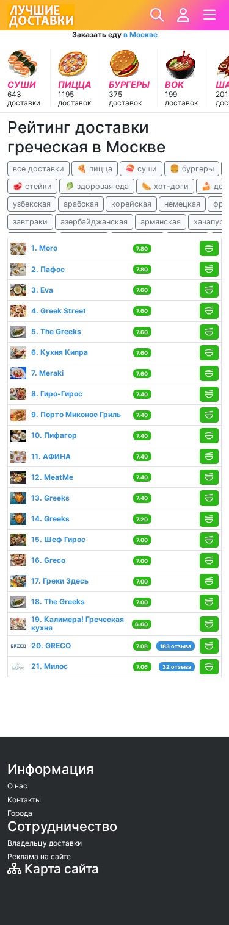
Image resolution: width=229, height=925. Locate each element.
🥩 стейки (32, 186)
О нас (17, 785)
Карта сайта (60, 868)
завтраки (30, 221)
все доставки (38, 168)
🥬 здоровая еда (97, 186)
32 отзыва (176, 666)
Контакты (24, 799)
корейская (131, 204)
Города (19, 813)
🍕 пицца (94, 168)
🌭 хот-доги (165, 186)
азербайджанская (94, 221)
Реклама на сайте (39, 856)
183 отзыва (175, 646)
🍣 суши (141, 168)
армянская (160, 221)
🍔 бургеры (192, 168)
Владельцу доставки (44, 843)
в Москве (140, 34)
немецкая (182, 204)
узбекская (32, 204)
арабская (81, 204)
